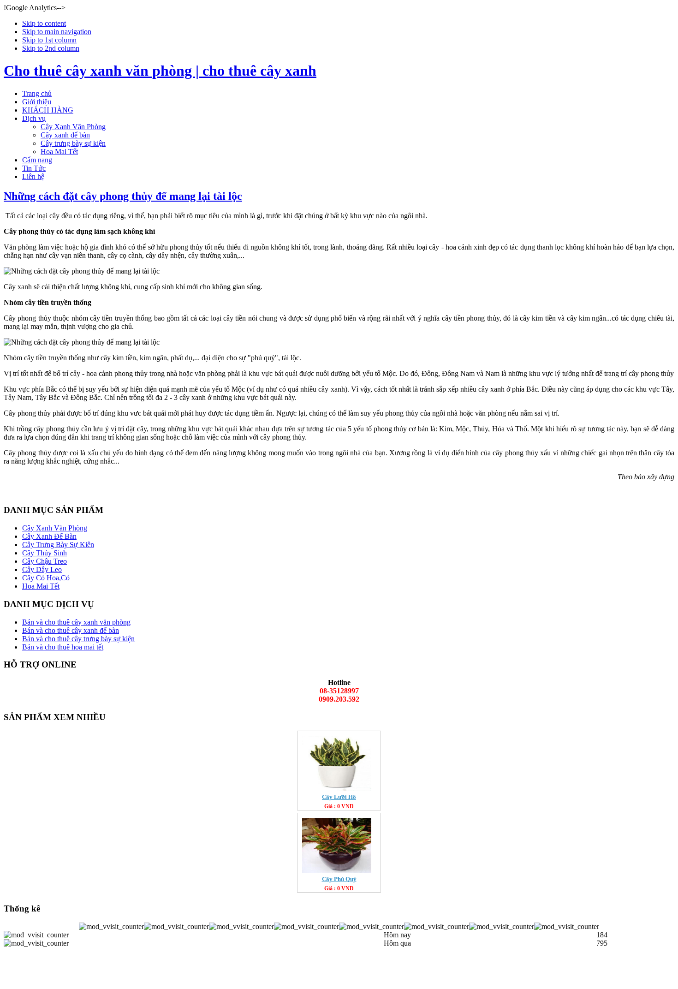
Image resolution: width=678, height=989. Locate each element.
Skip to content (44, 23)
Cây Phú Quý (339, 879)
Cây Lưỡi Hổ (339, 796)
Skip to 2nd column (50, 48)
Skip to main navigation (56, 32)
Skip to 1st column (49, 40)
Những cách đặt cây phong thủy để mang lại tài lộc (123, 196)
